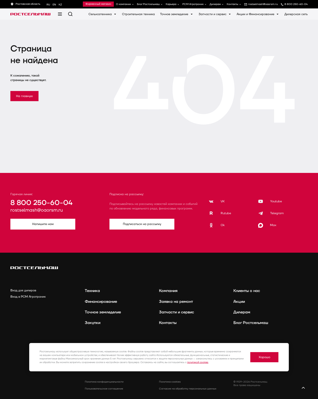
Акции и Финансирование (256, 14)
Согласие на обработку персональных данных (187, 389)
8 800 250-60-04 (41, 202)
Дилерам (215, 4)
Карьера (171, 4)
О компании (123, 4)
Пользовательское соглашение (104, 389)
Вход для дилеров (23, 290)
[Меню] (60, 14)
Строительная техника (138, 14)
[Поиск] (70, 14)
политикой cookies (197, 362)
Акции (239, 301)
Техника (92, 291)
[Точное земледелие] (30, 14)
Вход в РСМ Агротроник (28, 297)
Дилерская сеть (296, 14)
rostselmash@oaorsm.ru (36, 210)
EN (54, 4)
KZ (60, 4)
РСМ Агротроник (193, 4)
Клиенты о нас (246, 291)
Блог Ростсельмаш (148, 4)
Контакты (232, 4)
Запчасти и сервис (213, 14)
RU (48, 4)
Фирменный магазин (98, 4)
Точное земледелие (174, 14)
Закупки (92, 323)
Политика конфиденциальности (104, 382)
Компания (168, 291)
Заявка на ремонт (176, 301)
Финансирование (101, 301)
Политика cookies (170, 382)
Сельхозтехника (100, 14)
